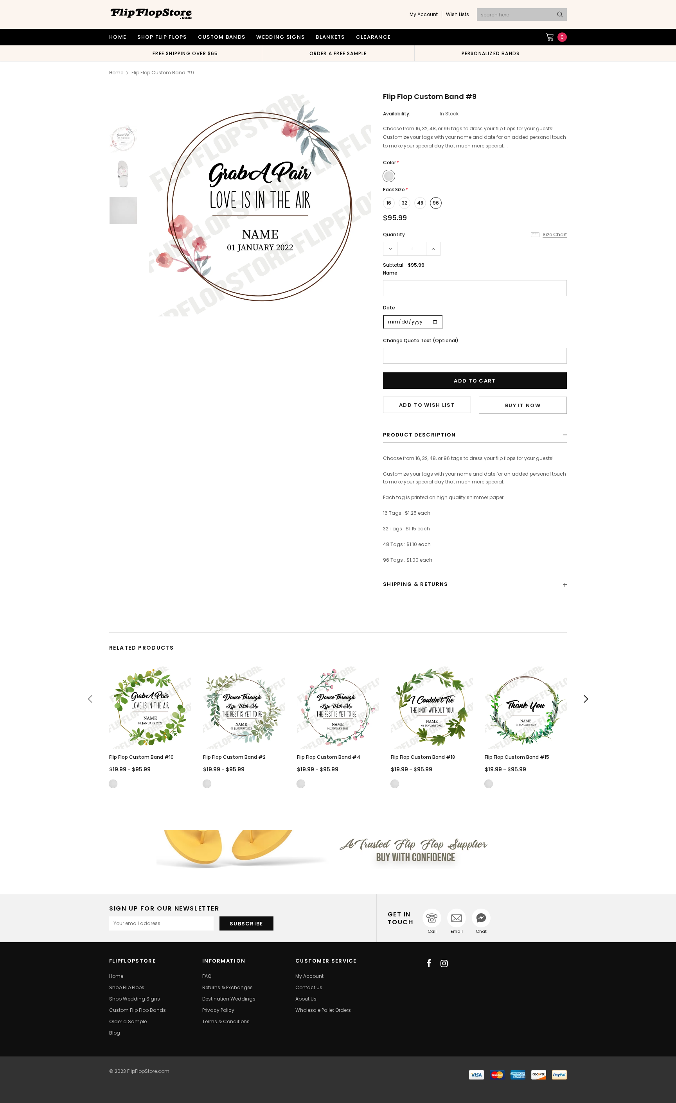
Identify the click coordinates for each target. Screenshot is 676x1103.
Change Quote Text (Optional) (420, 340)
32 (404, 202)
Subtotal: (394, 265)
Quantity (394, 234)
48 (420, 202)
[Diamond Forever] (338, 849)
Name (390, 272)
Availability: (396, 113)
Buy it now (523, 405)
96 (436, 202)
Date (389, 307)
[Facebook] (428, 963)
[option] (185, 53)
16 (389, 202)
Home (116, 72)
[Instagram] (444, 963)
